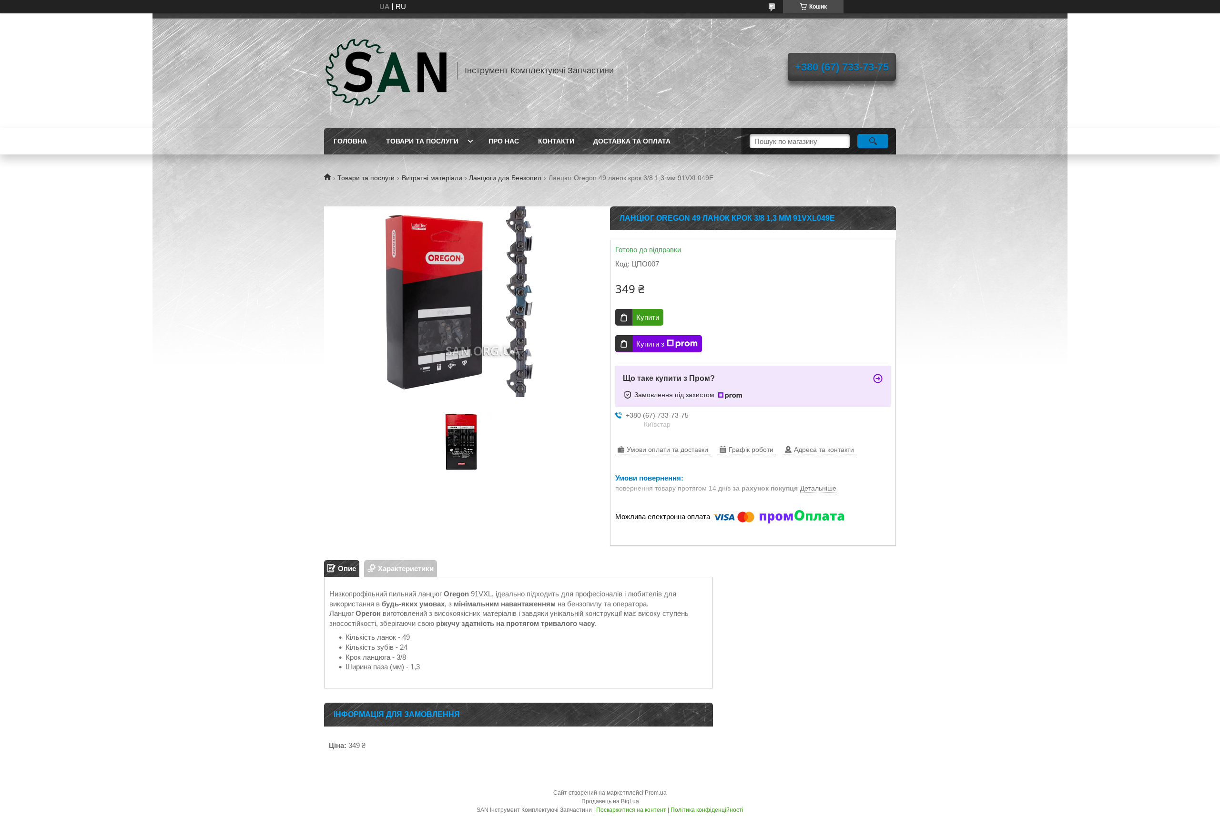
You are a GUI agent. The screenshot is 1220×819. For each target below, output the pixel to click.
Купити (647, 317)
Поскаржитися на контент (631, 810)
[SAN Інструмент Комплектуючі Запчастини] (386, 70)
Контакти (556, 141)
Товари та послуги (422, 141)
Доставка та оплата (632, 141)
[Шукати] (872, 141)
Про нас (503, 141)
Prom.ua (656, 792)
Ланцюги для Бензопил (505, 178)
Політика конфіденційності (707, 810)
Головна (350, 141)
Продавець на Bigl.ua (610, 801)
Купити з (650, 344)
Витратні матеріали (432, 178)
